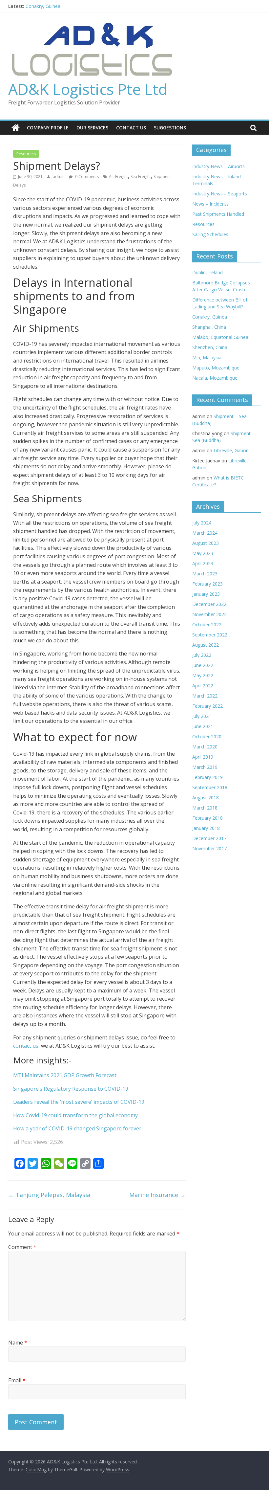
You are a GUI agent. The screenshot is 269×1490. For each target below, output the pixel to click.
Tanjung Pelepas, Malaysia (49, 1195)
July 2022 (201, 655)
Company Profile (48, 127)
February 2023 (207, 584)
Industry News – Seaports (219, 193)
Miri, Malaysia (206, 357)
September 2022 (209, 635)
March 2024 (204, 533)
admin (59, 176)
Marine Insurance (157, 1195)
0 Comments (86, 176)
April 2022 (202, 685)
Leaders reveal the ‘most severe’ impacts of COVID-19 (78, 1101)
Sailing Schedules (210, 234)
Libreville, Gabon (231, 450)
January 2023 (206, 594)
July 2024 (201, 523)
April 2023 (202, 563)
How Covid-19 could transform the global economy (75, 1115)
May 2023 (202, 553)
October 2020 (206, 736)
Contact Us (131, 127)
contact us (25, 1045)
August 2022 (205, 645)
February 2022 (207, 706)
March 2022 (204, 696)
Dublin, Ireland (207, 272)
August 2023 (205, 543)
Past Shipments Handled (218, 214)
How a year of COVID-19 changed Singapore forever (77, 1128)
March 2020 (204, 747)
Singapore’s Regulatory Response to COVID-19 (70, 1088)
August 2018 (205, 797)
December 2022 (209, 604)
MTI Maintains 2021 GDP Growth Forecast (64, 1075)
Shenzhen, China (209, 347)
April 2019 (202, 757)
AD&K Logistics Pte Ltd (88, 89)
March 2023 (204, 573)
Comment (22, 1247)
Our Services (92, 127)
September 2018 (209, 787)
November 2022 (209, 614)
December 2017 (209, 838)
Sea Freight (141, 176)
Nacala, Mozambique (215, 378)
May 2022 (202, 675)
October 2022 (206, 624)
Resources (26, 154)
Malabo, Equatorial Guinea (220, 337)
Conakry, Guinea (43, 6)
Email (17, 1380)
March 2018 (204, 808)
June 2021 (202, 726)
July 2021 (201, 716)
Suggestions (170, 127)
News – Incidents (210, 204)
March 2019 (204, 767)
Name (17, 1342)
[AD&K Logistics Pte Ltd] (15, 128)
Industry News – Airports (218, 166)
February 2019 (207, 777)
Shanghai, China (209, 327)
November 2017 (209, 848)
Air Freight (118, 176)
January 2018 (206, 828)
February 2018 (207, 818)
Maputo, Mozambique (215, 368)
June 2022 (202, 665)
